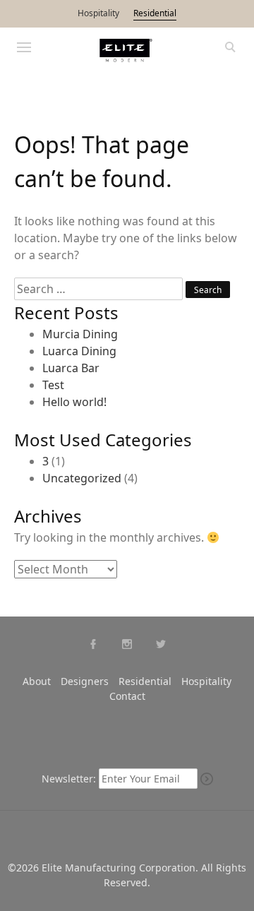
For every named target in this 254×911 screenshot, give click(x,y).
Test (53, 385)
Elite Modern (127, 50)
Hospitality (98, 13)
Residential (154, 13)
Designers (85, 681)
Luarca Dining (79, 351)
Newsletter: (69, 778)
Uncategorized (81, 478)
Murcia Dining (80, 334)
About (37, 681)
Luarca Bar (70, 368)
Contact (127, 696)
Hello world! (74, 402)
